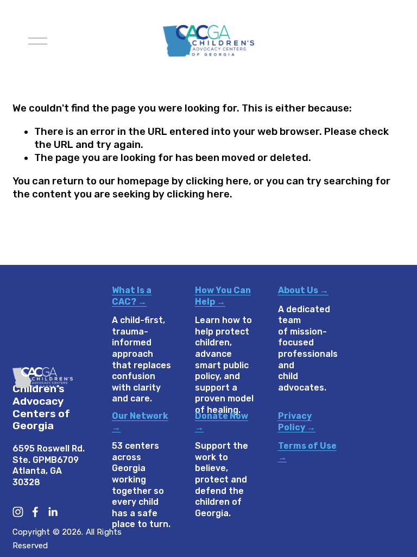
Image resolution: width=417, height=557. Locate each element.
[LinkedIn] (52, 511)
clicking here (217, 181)
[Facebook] (35, 511)
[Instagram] (17, 511)
